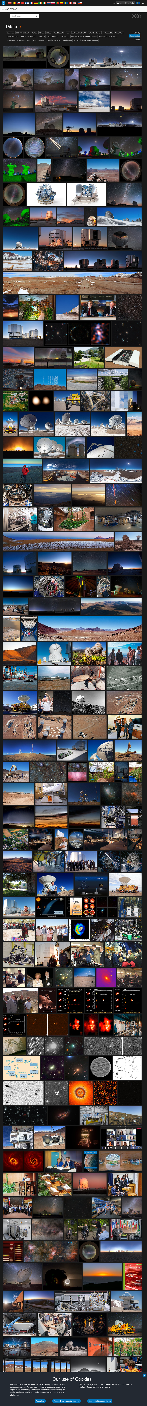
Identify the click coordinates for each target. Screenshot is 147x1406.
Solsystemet (39, 40)
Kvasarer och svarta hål (18, 40)
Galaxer (119, 33)
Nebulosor (53, 37)
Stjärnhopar (54, 40)
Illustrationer (28, 37)
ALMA (34, 33)
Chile (48, 33)
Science (120, 3)
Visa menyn (10, 8)
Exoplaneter (95, 33)
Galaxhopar (12, 37)
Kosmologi (59, 33)
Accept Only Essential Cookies (67, 1401)
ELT (68, 33)
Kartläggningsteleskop (86, 40)
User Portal (129, 3)
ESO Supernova (79, 33)
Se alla (10, 33)
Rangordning (135, 36)
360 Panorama (22, 33)
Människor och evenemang (84, 37)
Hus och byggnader (108, 37)
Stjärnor (67, 40)
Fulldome (108, 33)
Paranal (65, 37)
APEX (41, 33)
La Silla (41, 37)
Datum (137, 40)
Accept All (40, 1401)
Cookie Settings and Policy (100, 1401)
